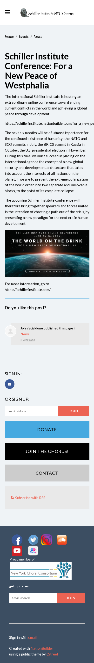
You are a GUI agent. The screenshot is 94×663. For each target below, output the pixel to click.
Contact (47, 473)
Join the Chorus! (47, 451)
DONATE (47, 429)
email (32, 637)
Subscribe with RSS (30, 497)
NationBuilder (42, 648)
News (38, 36)
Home (9, 36)
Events (24, 36)
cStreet (52, 654)
